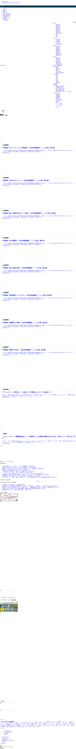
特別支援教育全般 (60, 90)
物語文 (53, 725)
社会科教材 (3, 726)
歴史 (49, 725)
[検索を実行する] (12, 461)
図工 (57, 80)
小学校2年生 (52, 723)
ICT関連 (57, 101)
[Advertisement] (9, 453)
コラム (57, 107)
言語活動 (29, 726)
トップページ (5, 736)
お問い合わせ (5, 739)
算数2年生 (58, 47)
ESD (16, 722)
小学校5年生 (71, 723)
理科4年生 (58, 59)
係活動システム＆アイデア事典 (53, 722)
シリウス (31, 722)
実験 (48, 723)
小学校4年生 (64, 723)
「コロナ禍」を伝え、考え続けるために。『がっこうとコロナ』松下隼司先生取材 (22, 473)
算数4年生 (58, 50)
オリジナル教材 (24, 722)
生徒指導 (58, 97)
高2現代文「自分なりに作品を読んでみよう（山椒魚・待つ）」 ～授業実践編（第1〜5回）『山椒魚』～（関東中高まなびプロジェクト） (31, 487)
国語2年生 (58, 25)
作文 (57, 35)
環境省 (60, 725)
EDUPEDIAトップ (6, 1)
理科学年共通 (59, 64)
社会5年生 (58, 41)
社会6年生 (58, 43)
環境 (57, 70)
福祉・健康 (58, 71)
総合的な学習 (56, 66)
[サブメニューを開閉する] (6, 9)
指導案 (9, 725)
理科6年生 (58, 61)
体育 (57, 76)
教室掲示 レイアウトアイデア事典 (25, 725)
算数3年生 (58, 49)
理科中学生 (58, 62)
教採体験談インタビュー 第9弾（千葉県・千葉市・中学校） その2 (17, 489)
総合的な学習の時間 (20, 726)
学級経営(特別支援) (60, 86)
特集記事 (58, 93)
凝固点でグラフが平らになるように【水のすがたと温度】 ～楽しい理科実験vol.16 (23, 468)
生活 (57, 75)
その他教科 (56, 73)
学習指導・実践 (59, 87)
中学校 (40, 722)
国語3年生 (58, 26)
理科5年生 (58, 60)
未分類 (5, 734)
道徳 (57, 77)
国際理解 (58, 69)
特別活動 (58, 82)
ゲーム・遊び (59, 104)
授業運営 (58, 96)
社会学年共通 (59, 44)
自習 (26, 726)
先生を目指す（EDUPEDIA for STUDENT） (11, 2)
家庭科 (57, 81)
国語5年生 (58, 29)
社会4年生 (58, 40)
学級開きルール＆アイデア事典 (22, 723)
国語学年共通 (59, 33)
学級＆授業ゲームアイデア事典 (38, 723)
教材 (57, 102)
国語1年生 (58, 24)
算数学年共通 (59, 54)
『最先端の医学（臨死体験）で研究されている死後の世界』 (18, 471)
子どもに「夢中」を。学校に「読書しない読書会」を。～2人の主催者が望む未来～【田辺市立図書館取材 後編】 (29, 477)
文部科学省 (45, 725)
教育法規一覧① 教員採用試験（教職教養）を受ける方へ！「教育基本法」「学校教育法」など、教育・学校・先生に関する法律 (29, 486)
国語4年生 (58, 28)
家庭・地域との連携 (60, 88)
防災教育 (37, 726)
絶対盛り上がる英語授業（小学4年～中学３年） (15, 469)
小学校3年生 (58, 723)
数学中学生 (58, 55)
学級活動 (58, 98)
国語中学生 (58, 31)
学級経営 (7, 723)
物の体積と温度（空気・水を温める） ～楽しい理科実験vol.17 (19, 467)
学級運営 (12, 723)
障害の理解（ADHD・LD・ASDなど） (64, 91)
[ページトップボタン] (1, 745)
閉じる (2, 748)
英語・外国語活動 (57, 65)
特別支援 (55, 85)
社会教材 (72, 725)
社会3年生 (58, 39)
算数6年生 (58, 52)
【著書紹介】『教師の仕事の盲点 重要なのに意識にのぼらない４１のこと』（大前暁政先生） (25, 474)
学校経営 (55, 83)
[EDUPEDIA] (3, 65)
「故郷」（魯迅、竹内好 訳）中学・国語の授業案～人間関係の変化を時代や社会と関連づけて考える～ (24, 488)
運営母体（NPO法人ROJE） (8, 740)
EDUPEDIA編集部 (7, 722)
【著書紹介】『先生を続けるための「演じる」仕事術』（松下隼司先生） (21, 475)
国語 (55, 23)
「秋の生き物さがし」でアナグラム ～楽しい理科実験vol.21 (18, 466)
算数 (55, 45)
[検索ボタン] (75, 22)
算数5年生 (58, 51)
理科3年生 (58, 57)
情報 (57, 67)
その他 (4, 20)
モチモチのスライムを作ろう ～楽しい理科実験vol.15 (17, 472)
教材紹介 (39, 725)
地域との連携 (59, 99)
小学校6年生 (3, 725)
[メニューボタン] (73, 22)
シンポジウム (59, 106)
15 (3, 445)
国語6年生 (58, 30)
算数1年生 (58, 46)
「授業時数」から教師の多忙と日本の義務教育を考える (14, 484)
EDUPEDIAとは (5, 737)
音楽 (57, 78)
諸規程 (3, 741)
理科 (55, 56)
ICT (19, 722)
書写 (57, 36)
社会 (55, 38)
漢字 (57, 34)
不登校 (36, 722)
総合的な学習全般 (60, 72)
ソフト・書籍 (59, 103)
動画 (63, 722)
